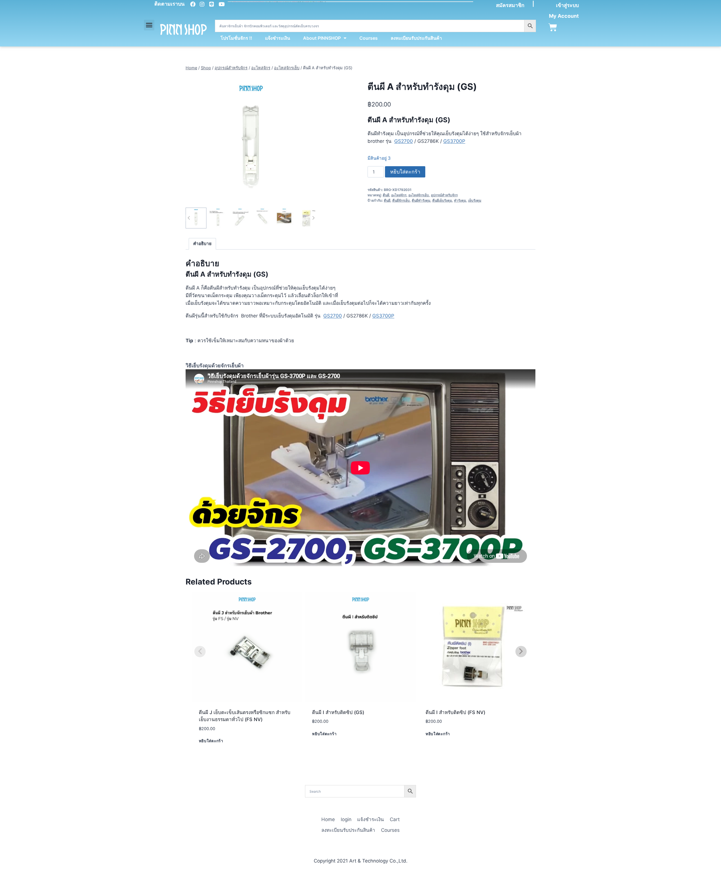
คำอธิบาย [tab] (202, 243)
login (346, 819)
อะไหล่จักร (398, 195)
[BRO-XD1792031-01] (251, 140)
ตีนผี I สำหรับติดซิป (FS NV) (455, 712)
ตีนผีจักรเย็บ (401, 200)
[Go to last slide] (189, 218)
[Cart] (553, 27)
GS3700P (454, 141)
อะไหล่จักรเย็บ (418, 195)
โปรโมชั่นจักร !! (236, 38)
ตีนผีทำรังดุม (421, 200)
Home (328, 819)
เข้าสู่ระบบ (567, 5)
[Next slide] (313, 218)
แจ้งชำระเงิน (277, 38)
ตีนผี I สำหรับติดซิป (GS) (338, 712)
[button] (149, 25)
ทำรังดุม (460, 200)
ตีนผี (386, 195)
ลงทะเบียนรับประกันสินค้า (416, 38)
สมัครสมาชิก (510, 5)
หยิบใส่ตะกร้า (405, 172)
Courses (368, 38)
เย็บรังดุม (474, 200)
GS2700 (403, 141)
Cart (395, 819)
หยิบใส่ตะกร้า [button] (211, 741)
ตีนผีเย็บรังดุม (442, 200)
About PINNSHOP (322, 38)
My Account (564, 16)
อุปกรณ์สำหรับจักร (444, 195)
